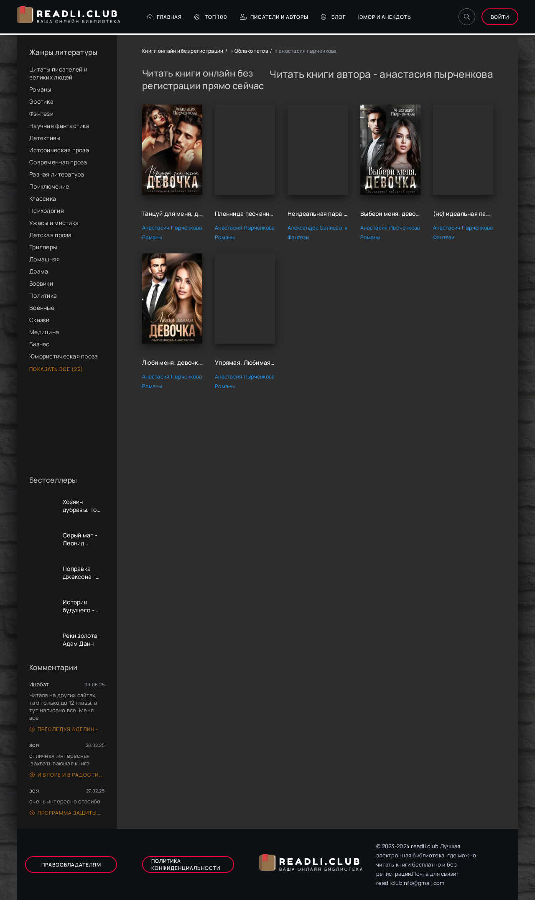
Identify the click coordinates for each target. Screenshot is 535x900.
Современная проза (58, 162)
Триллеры (43, 247)
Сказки (39, 320)
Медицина (44, 332)
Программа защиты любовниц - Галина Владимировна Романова (71, 812)
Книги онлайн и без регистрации (182, 50)
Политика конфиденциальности (185, 864)
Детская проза (50, 235)
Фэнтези (41, 114)
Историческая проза (59, 150)
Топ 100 (216, 16)
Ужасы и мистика (54, 223)
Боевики (41, 283)
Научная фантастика (59, 126)
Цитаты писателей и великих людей (58, 73)
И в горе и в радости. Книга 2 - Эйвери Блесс (71, 774)
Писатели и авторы (279, 16)
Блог (338, 16)
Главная (169, 16)
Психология (46, 211)
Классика (42, 198)
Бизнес (39, 344)
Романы (40, 89)
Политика (43, 295)
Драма (38, 271)
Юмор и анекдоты (385, 16)
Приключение (49, 186)
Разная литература (56, 174)
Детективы (45, 138)
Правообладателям (71, 864)
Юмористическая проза (63, 356)
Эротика (41, 101)
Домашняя (44, 259)
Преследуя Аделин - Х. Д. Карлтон (71, 729)
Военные (41, 308)
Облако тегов (251, 50)
